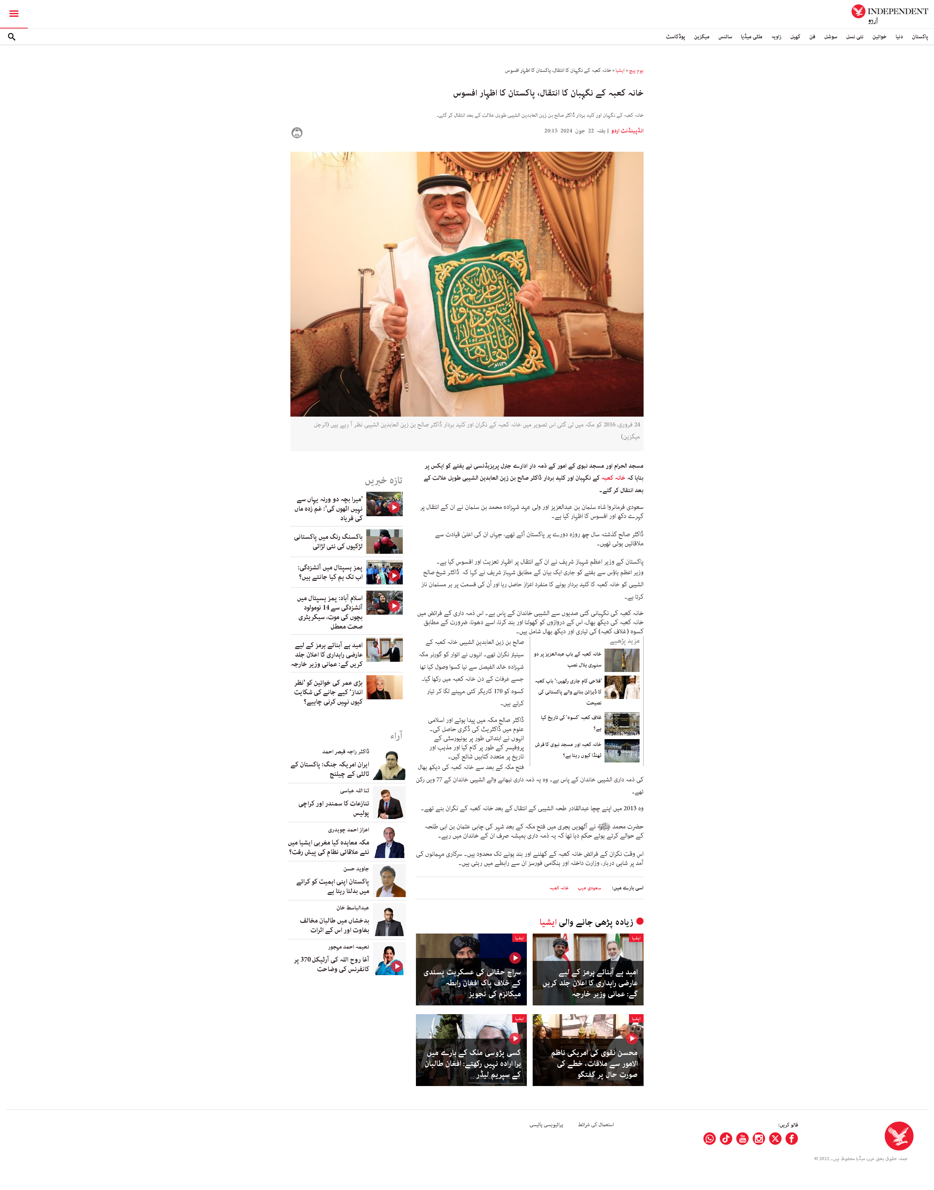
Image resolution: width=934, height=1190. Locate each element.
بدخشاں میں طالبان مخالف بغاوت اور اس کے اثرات (334, 925)
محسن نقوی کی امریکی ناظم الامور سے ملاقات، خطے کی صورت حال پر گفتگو (594, 1063)
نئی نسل (855, 36)
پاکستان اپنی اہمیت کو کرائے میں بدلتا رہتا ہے (332, 886)
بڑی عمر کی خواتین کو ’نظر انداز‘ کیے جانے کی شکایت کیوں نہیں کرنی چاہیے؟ (328, 692)
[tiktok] (726, 1138)
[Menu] (14, 14)
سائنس (725, 36)
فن (812, 36)
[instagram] (759, 1138)
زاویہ (776, 36)
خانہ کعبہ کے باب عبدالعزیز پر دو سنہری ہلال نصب (568, 659)
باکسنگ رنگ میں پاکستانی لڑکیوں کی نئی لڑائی (328, 542)
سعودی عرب (589, 888)
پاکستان (920, 36)
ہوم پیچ (636, 70)
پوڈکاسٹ (675, 36)
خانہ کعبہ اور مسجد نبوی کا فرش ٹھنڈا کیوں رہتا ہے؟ (568, 750)
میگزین (702, 36)
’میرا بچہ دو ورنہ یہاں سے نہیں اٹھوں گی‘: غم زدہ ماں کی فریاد (328, 508)
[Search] (11, 36)
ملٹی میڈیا (752, 36)
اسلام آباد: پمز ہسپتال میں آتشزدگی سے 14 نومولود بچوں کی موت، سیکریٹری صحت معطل (330, 612)
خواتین (879, 36)
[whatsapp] (709, 1138)
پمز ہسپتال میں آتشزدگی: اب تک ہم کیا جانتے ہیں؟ (330, 572)
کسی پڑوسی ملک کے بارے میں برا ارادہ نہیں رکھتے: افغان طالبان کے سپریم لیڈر (472, 1063)
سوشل (830, 36)
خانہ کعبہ (613, 478)
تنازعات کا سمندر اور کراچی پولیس (333, 808)
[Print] (297, 132)
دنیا (899, 36)
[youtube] (742, 1138)
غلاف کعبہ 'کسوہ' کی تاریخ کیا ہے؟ (571, 723)
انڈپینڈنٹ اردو (627, 131)
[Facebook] (792, 1138)
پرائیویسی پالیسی (546, 1125)
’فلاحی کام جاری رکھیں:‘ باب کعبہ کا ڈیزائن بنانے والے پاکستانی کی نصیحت (568, 692)
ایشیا (620, 70)
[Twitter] (775, 1138)
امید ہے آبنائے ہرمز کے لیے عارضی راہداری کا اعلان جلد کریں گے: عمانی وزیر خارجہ (590, 983)
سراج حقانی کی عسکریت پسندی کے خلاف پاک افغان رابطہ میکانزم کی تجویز (472, 983)
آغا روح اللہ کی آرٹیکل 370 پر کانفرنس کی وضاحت (331, 964)
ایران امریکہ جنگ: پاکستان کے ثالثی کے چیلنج (329, 769)
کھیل (795, 36)
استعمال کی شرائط (596, 1125)
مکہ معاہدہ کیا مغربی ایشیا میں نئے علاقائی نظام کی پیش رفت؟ (328, 847)
